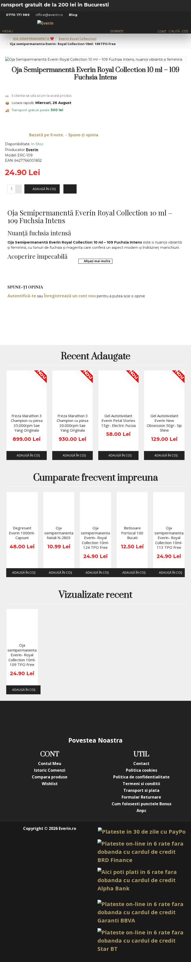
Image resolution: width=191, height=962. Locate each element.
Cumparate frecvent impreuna (95, 478)
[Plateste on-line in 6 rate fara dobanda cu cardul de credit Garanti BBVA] (141, 912)
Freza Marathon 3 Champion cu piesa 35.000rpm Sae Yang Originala (27, 423)
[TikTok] (125, 718)
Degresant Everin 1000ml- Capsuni (22, 533)
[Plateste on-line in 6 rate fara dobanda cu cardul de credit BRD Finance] (141, 851)
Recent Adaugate (95, 356)
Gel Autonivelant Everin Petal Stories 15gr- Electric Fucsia (118, 420)
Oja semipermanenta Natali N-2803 (58, 533)
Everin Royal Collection (77, 38)
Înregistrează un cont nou (70, 296)
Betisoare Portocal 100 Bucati (132, 533)
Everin (32, 149)
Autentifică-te (21, 296)
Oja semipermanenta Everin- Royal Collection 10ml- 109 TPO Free (22, 655)
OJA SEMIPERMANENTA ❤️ (33, 38)
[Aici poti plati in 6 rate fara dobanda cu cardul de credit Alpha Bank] (141, 880)
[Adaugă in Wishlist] (11, 406)
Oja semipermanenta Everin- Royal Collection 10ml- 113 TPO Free (169, 538)
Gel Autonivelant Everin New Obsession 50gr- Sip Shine (164, 423)
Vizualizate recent (95, 595)
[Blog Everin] (145, 718)
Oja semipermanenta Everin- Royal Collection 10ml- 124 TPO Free (95, 538)
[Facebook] (45, 718)
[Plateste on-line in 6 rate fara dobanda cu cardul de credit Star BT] (141, 940)
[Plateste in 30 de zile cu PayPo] (142, 831)
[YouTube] (85, 718)
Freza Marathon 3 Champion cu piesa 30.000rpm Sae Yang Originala (72, 423)
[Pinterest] (105, 718)
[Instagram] (65, 718)
